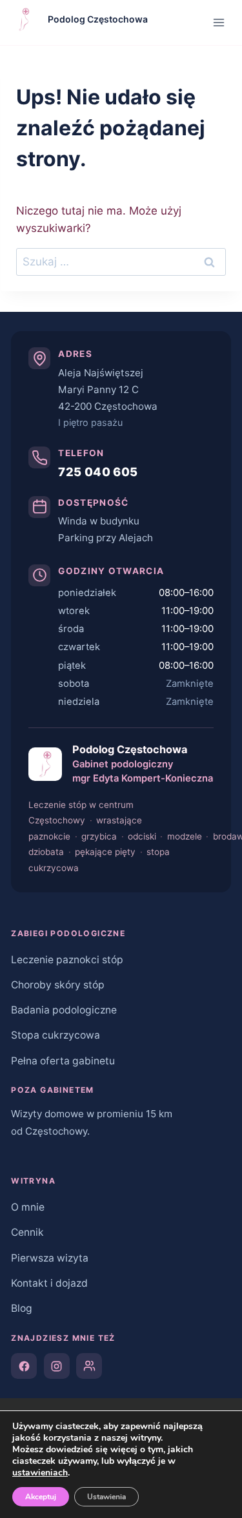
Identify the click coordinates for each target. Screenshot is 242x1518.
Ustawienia (106, 1497)
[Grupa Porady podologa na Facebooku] (89, 1366)
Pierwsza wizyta (49, 1258)
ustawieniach (40, 1473)
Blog (21, 1308)
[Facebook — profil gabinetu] (24, 1366)
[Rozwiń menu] (219, 22)
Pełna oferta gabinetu (63, 1061)
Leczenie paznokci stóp (67, 960)
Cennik (27, 1232)
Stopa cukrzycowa (55, 1035)
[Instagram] (57, 1366)
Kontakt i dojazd (49, 1283)
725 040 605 (97, 472)
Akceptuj (40, 1497)
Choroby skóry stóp (58, 985)
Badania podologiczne (64, 1010)
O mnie (28, 1207)
